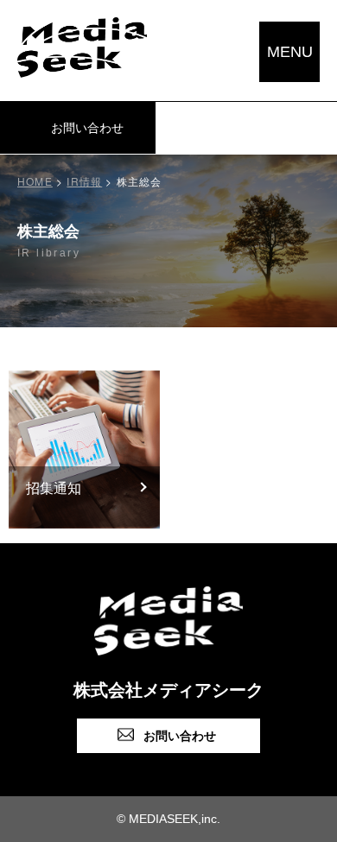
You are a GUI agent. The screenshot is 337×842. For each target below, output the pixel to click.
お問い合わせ (179, 736)
